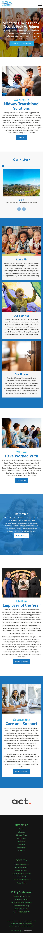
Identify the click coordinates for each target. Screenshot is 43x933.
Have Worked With (21, 454)
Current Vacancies (21, 661)
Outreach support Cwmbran (21, 923)
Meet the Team (21, 835)
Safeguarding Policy (21, 899)
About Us (15, 43)
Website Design (16, 931)
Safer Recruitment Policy (21, 896)
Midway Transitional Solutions (21, 104)
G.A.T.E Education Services (22, 874)
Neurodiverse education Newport (21, 926)
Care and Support (21, 722)
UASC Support (21, 877)
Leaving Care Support (21, 864)
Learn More (21, 253)
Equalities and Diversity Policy (21, 903)
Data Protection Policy (21, 906)
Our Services (27, 43)
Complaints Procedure (21, 909)
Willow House (21, 883)
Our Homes (21, 841)
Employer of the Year (21, 604)
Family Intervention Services (21, 880)
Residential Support (21, 867)
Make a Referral (21, 536)
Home (21, 829)
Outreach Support (21, 870)
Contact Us (21, 851)
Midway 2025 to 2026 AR (21, 912)
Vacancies (21, 844)
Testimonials (21, 848)
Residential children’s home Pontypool (21, 921)
